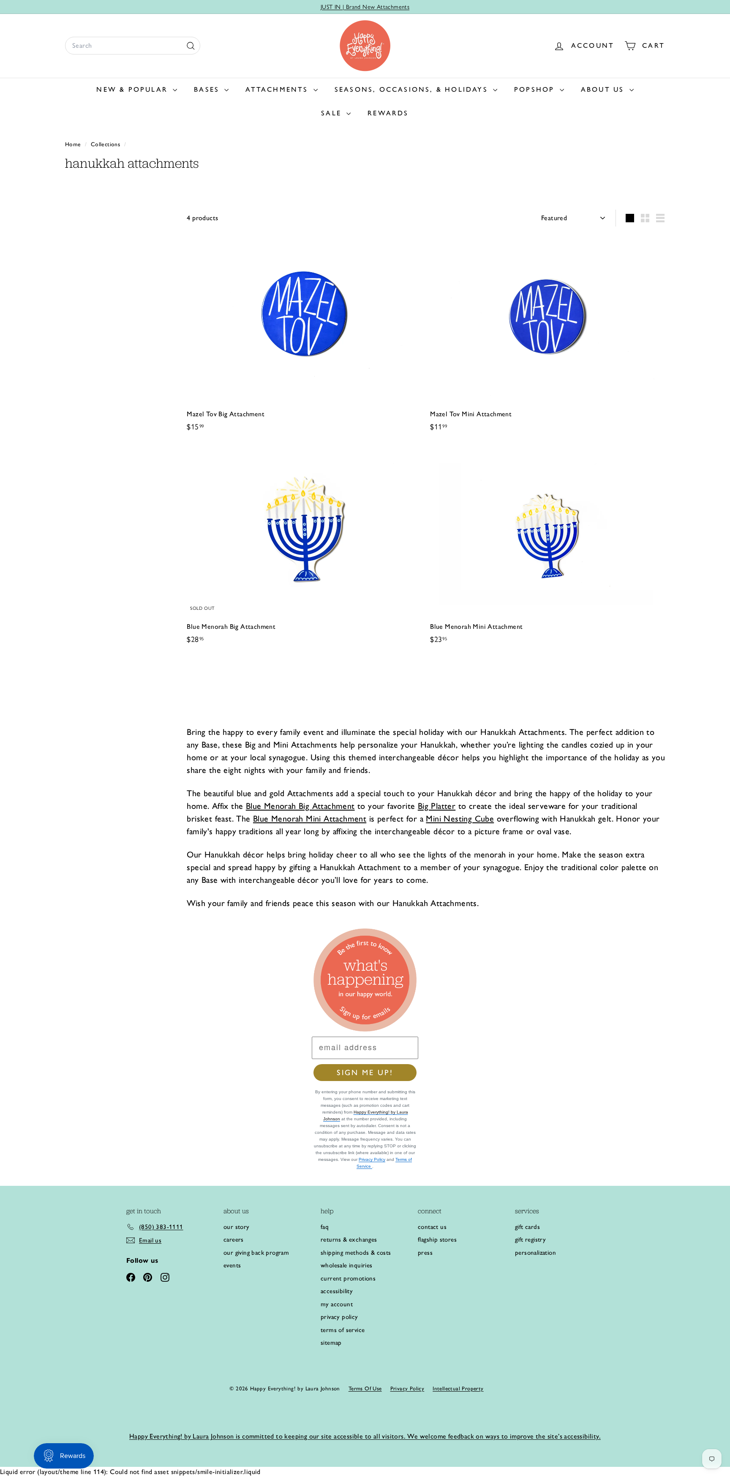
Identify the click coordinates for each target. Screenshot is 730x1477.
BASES (208, 89)
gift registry (530, 1239)
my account (337, 1304)
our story (236, 1227)
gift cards (527, 1227)
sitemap (331, 1342)
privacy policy (339, 1317)
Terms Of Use (365, 1388)
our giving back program (256, 1252)
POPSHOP (536, 89)
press (425, 1252)
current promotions (348, 1278)
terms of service (343, 1330)
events (232, 1265)
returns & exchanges (349, 1239)
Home (74, 144)
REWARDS (388, 113)
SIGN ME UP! (365, 1072)
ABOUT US (604, 89)
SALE (332, 113)
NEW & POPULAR (133, 89)
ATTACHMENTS (278, 89)
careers (233, 1239)
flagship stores (437, 1239)
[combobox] (132, 46)
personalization (535, 1252)
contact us (432, 1227)
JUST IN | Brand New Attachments (365, 7)
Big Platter (436, 806)
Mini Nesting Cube (460, 819)
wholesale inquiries (347, 1265)
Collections (106, 144)
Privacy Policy (372, 1159)
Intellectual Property (458, 1388)
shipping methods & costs (356, 1252)
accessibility (337, 1291)
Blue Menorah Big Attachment (300, 806)
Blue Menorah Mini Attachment (309, 819)
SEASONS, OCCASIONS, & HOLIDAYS (413, 89)
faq (325, 1227)
